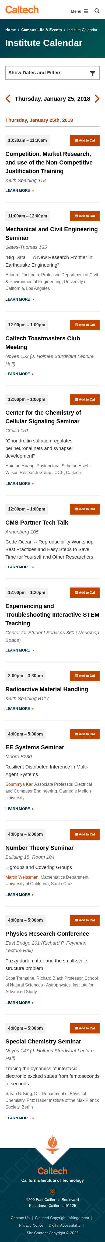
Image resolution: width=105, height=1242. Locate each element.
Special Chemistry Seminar (43, 1041)
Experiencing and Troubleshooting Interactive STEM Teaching (52, 615)
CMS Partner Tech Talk (36, 522)
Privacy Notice (31, 1225)
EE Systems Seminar (34, 747)
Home (10, 30)
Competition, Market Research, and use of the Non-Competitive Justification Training (49, 162)
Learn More (18, 190)
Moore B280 (18, 756)
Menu (76, 11)
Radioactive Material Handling (46, 689)
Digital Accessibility (64, 1225)
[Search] (97, 11)
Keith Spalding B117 (27, 698)
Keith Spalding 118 (25, 180)
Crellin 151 (17, 430)
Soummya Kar (18, 784)
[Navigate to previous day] (7, 99)
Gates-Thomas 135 (26, 247)
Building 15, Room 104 (29, 857)
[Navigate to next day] (97, 99)
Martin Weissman (21, 877)
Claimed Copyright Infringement (62, 1218)
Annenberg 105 (21, 532)
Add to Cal (86, 140)
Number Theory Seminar (39, 847)
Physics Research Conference (47, 933)
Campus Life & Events (41, 30)
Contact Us (20, 1218)
